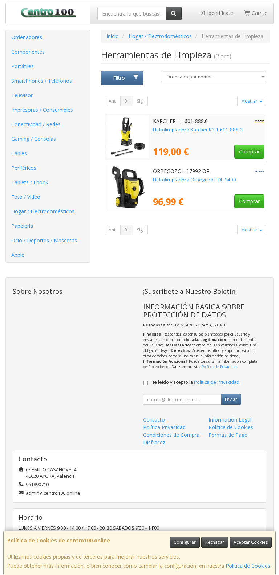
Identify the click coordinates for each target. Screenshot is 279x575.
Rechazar (214, 542)
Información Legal (230, 419)
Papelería (22, 225)
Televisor (22, 95)
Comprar (249, 151)
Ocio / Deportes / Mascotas (44, 240)
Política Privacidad (164, 427)
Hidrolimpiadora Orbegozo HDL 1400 (194, 179)
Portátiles (22, 66)
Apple (17, 254)
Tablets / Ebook (29, 182)
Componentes (28, 51)
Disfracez (154, 442)
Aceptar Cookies (251, 542)
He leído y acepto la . (195, 382)
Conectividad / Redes (36, 124)
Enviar (231, 399)
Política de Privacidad (219, 366)
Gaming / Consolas (33, 138)
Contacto (154, 419)
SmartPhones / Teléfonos (41, 80)
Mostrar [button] (250, 101)
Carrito (259, 12)
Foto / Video (25, 196)
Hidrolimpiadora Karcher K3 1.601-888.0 (198, 129)
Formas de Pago (228, 434)
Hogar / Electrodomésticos (42, 211)
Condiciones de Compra (171, 434)
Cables (19, 153)
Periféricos (23, 167)
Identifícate (219, 12)
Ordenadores (26, 37)
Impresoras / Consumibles (42, 109)
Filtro (119, 77)
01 (126, 101)
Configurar (185, 542)
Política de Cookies (248, 565)
